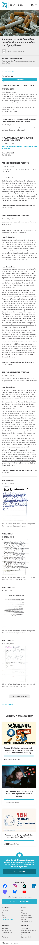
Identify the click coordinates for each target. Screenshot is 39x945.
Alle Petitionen (6, 931)
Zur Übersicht (9, 72)
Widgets (24, 913)
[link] (36, 5)
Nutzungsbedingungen (29, 931)
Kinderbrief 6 (8, 587)
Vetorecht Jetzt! (26, 921)
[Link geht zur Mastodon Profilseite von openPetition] (5, 892)
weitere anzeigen (21, 696)
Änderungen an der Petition (15, 163)
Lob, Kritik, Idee (7, 919)
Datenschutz (25, 933)
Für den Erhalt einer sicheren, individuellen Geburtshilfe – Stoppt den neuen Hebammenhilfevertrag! (19, 750)
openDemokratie (26, 915)
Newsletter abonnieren (19, 901)
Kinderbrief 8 (8, 480)
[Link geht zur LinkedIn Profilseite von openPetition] (34, 886)
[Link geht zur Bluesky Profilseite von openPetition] (15, 892)
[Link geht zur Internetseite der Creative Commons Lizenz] (3, 943)
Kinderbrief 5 (8, 641)
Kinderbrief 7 (8, 534)
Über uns (5, 911)
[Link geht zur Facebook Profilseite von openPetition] (5, 886)
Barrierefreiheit (26, 937)
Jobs (3, 913)
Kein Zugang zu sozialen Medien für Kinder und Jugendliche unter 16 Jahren (19, 793)
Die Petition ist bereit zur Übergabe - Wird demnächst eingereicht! (19, 120)
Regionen (5, 937)
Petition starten (7, 933)
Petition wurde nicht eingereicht (18, 86)
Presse (4, 917)
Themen (4, 935)
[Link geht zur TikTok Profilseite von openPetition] (24, 886)
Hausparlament (26, 917)
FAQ (22, 911)
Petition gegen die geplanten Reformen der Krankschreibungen (19, 836)
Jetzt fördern (19, 872)
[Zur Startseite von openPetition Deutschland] (12, 5)
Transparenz (25, 928)
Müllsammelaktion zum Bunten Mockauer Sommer (17, 139)
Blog (3, 915)
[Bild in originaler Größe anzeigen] (15, 521)
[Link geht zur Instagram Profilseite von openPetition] (15, 886)
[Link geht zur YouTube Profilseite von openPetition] (24, 892)
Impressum (25, 935)
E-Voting (24, 919)
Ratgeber (5, 928)
